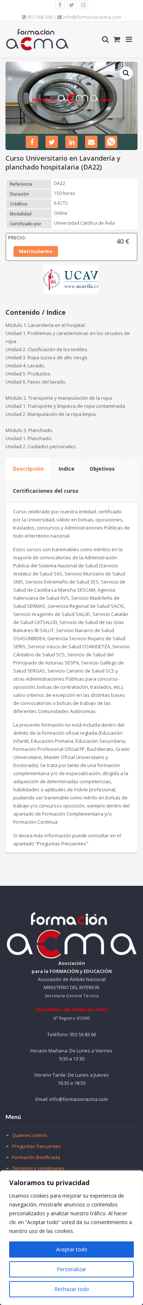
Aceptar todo (71, 1249)
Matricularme (35, 251)
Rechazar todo (71, 1289)
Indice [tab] (66, 468)
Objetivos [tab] (102, 468)
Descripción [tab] (28, 468)
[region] (71, 1237)
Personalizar (71, 1269)
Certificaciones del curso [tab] (45, 490)
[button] (126, 73)
